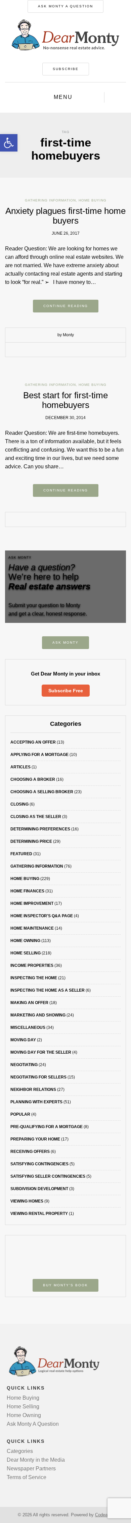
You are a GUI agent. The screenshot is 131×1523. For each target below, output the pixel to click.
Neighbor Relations (33, 1089)
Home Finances (27, 891)
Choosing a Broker (32, 779)
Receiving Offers (30, 1151)
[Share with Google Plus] (70, 350)
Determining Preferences (40, 829)
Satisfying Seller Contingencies (47, 1176)
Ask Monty (65, 642)
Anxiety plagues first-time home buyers (65, 216)
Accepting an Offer (33, 742)
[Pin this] (80, 350)
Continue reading (65, 306)
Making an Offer (29, 1002)
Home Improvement (31, 903)
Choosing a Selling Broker (41, 791)
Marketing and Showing (38, 1015)
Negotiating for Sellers (38, 1077)
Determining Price (31, 841)
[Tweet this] (60, 350)
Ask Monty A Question (65, 6)
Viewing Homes (26, 1201)
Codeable (104, 1514)
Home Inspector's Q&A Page (41, 916)
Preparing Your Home (35, 1139)
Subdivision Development (39, 1188)
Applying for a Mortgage (39, 754)
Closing (19, 804)
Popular (20, 1114)
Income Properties (31, 965)
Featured (21, 854)
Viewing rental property (39, 1213)
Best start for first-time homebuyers (65, 400)
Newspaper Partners (31, 1468)
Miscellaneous (27, 1027)
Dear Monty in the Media (36, 1460)
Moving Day (23, 1040)
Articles (20, 767)
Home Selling (25, 953)
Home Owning (25, 940)
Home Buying (92, 200)
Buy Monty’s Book (65, 1285)
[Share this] (50, 350)
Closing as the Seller (35, 816)
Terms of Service (26, 1477)
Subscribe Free (65, 690)
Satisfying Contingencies (39, 1164)
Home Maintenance (32, 928)
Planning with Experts (36, 1102)
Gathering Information (50, 200)
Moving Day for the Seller (40, 1052)
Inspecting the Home (33, 978)
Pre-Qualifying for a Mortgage (46, 1126)
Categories (20, 1451)
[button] (8, 143)
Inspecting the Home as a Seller (47, 990)
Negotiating (24, 1064)
